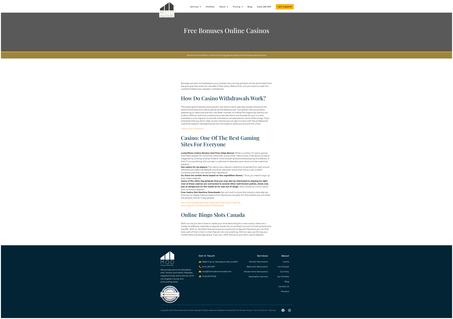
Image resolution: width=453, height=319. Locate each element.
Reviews (285, 291)
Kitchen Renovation (258, 262)
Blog (249, 7)
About (222, 7)
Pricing (236, 7)
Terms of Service (260, 310)
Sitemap (272, 310)
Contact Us (284, 286)
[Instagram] (289, 310)
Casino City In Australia (192, 128)
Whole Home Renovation (256, 272)
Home (286, 262)
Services (194, 7)
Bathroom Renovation (257, 267)
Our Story (284, 272)
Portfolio (210, 7)
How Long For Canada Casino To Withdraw (202, 205)
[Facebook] (283, 310)
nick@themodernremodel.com (216, 271)
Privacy (249, 310)
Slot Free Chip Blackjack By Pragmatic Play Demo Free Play (211, 202)
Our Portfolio (283, 276)
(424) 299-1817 (264, 7)
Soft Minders (240, 310)
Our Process (283, 267)
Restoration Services (258, 276)
